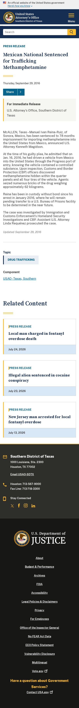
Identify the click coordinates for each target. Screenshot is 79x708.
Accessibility (39, 592)
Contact (38, 692)
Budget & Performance (39, 566)
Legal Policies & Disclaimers (40, 601)
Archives (39, 575)
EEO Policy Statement (40, 645)
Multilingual (39, 662)
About (39, 558)
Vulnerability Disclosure (39, 653)
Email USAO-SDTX (22, 474)
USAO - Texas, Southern (19, 278)
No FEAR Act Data (39, 636)
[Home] (23, 22)
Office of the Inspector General (39, 627)
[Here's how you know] (39, 4)
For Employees (39, 618)
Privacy (39, 610)
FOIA (39, 584)
